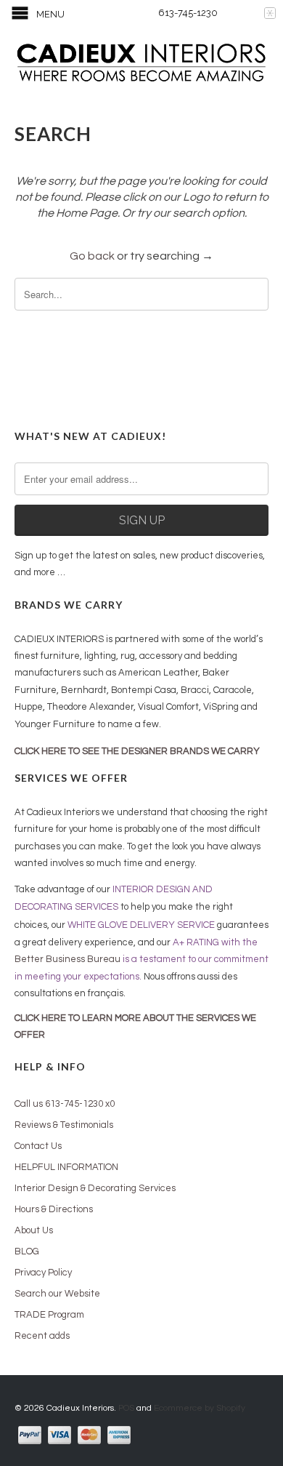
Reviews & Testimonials (64, 1125)
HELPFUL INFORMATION (66, 1167)
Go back (92, 256)
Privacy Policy (43, 1272)
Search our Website (57, 1294)
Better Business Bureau (67, 959)
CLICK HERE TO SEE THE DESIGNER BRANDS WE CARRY (137, 751)
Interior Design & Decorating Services (95, 1188)
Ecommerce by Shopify (199, 1408)
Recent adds (42, 1336)
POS (126, 1408)
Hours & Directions (54, 1209)
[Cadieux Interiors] (141, 64)
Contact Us (38, 1146)
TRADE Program (49, 1315)
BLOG (27, 1251)
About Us (34, 1230)
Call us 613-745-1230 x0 (65, 1104)
